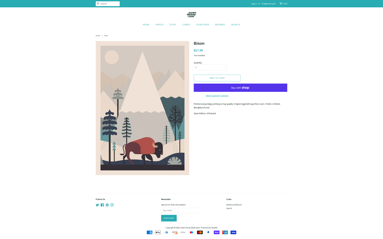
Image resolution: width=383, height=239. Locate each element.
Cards (186, 24)
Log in (254, 3)
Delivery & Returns (234, 204)
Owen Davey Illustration (190, 227)
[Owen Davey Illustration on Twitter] (97, 205)
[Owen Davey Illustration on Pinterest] (107, 205)
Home (146, 24)
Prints (160, 24)
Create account (268, 3)
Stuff (173, 24)
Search (235, 24)
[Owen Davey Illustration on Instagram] (112, 205)
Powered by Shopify (209, 227)
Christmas (202, 24)
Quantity (198, 62)
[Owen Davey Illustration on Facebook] (102, 205)
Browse (220, 24)
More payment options (217, 95)
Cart (285, 3)
